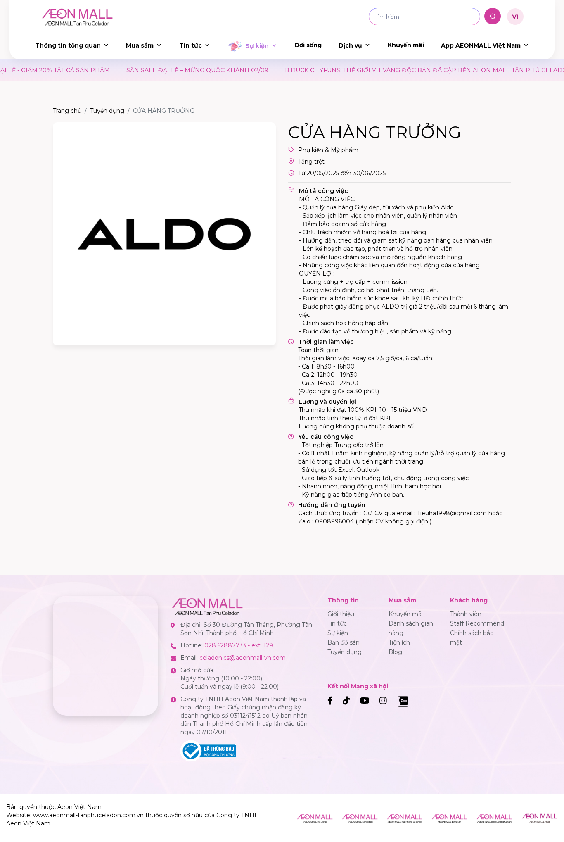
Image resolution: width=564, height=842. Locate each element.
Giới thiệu (340, 614)
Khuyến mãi (406, 45)
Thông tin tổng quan (68, 45)
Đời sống (308, 45)
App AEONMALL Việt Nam (481, 45)
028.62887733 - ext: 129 (238, 645)
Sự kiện (257, 46)
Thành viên (465, 614)
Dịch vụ (350, 45)
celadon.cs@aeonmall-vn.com (242, 657)
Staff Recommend (477, 623)
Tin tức (190, 45)
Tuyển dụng (107, 110)
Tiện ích (399, 642)
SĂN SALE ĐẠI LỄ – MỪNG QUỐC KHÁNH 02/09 (162, 70)
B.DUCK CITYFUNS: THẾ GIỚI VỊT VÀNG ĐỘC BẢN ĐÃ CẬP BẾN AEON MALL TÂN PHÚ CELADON (393, 70)
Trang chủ (67, 110)
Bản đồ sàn (343, 642)
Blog (395, 652)
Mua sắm (140, 45)
